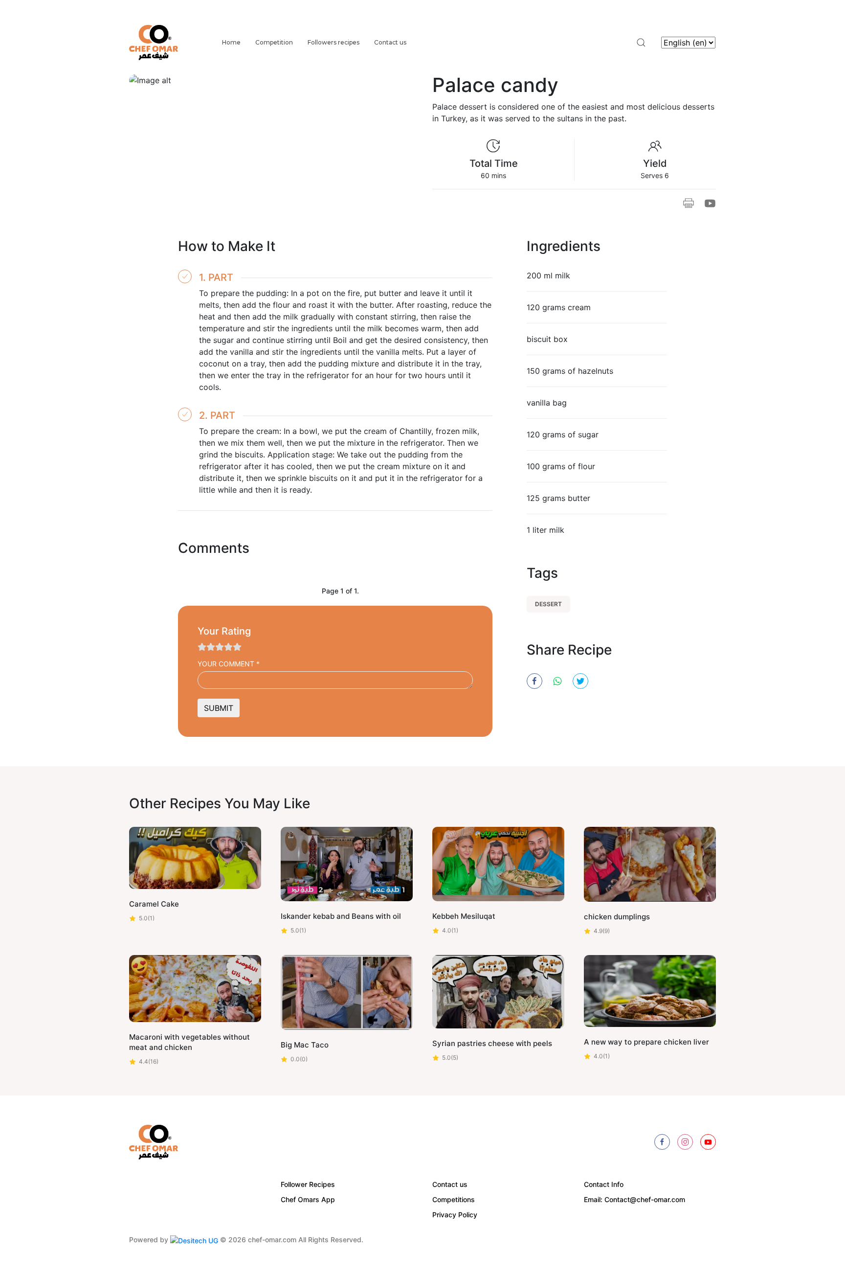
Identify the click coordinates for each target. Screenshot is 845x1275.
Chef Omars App (308, 1199)
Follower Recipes (308, 1184)
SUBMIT (218, 708)
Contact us (390, 42)
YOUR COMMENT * (229, 664)
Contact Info (603, 1184)
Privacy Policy (454, 1214)
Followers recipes (333, 42)
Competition (274, 42)
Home (231, 42)
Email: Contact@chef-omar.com (634, 1199)
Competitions (453, 1199)
